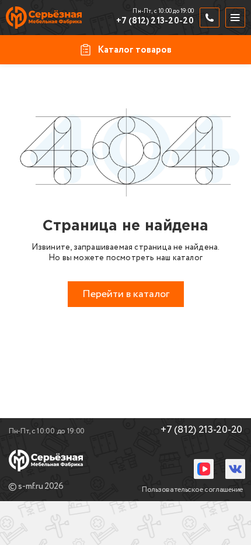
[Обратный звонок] (209, 17)
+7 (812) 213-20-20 (155, 21)
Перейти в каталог (125, 294)
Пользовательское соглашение (192, 490)
